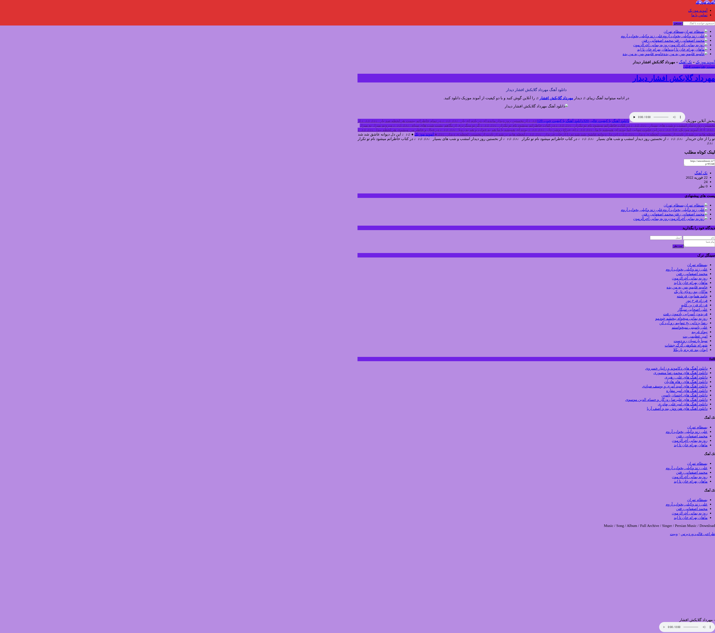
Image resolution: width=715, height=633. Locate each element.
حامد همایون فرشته (692, 296)
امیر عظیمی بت (695, 336)
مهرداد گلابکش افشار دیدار (674, 78)
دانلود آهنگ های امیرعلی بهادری (683, 404)
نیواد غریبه (700, 332)
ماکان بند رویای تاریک (691, 292)
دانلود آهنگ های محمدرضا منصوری (680, 373)
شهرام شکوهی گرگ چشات (686, 345)
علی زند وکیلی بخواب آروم (687, 269)
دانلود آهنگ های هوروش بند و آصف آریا (677, 408)
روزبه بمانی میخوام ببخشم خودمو (681, 318)
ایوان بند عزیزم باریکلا (690, 350)
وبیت (674, 534)
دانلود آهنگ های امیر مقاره (687, 391)
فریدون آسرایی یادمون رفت (685, 314)
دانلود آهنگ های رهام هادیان (686, 382)
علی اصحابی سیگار (693, 309)
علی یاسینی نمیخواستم (690, 327)
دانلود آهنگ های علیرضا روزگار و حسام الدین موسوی (666, 399)
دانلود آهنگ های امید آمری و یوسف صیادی (675, 386)
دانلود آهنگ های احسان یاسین (684, 395)
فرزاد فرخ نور (697, 300)
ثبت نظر (678, 246)
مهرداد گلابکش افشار (556, 98)
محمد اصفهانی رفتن (692, 274)
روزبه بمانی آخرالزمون (690, 278)
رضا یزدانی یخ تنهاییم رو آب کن (683, 323)
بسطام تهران (697, 265)
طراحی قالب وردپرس (698, 534)
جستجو (677, 23)
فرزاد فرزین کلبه (694, 305)
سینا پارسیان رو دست (691, 341)
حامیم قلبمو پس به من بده (687, 287)
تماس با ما (699, 15)
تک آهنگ (685, 62)
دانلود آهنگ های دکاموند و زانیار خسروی (676, 368)
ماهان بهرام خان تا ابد (691, 283)
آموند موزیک (698, 10)
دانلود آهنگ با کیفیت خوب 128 (560, 121)
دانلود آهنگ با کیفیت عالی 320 (606, 121)
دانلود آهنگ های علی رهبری (686, 377)
